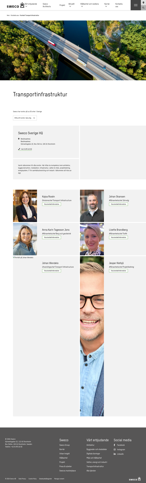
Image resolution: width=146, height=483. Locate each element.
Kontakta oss (118, 5)
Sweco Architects (47, 5)
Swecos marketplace (67, 470)
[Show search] (143, 7)
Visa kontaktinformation (51, 204)
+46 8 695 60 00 (26, 149)
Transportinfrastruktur (95, 466)
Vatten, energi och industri (97, 462)
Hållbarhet (63, 458)
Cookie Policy (33, 479)
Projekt (62, 5)
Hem (8, 15)
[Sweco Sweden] (16, 5)
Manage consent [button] (59, 479)
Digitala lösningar (93, 453)
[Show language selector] (143, 2)
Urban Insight (64, 453)
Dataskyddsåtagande (45, 479)
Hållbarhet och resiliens (89, 4)
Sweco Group (64, 445)
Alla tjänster (91, 470)
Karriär (107, 4)
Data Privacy (22, 479)
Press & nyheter (65, 466)
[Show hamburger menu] (136, 5)
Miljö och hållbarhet (94, 458)
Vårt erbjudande (31, 4)
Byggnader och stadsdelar (97, 449)
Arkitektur (90, 445)
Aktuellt (71, 4)
